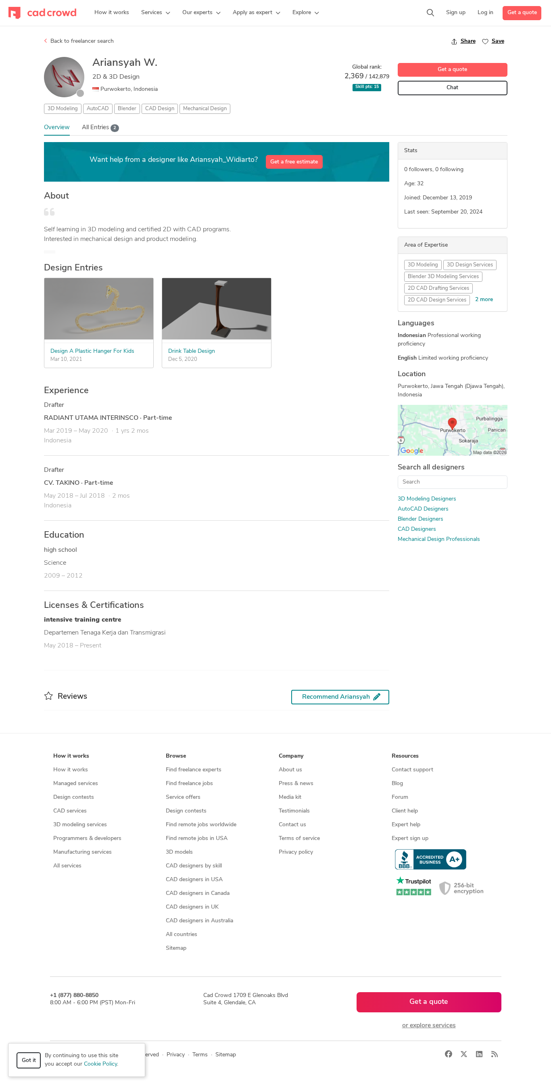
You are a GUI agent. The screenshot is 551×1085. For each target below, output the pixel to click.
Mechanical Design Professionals (439, 539)
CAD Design (159, 108)
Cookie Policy (100, 1064)
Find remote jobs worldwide (201, 825)
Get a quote (522, 13)
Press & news (296, 784)
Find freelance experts (193, 770)
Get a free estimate (294, 162)
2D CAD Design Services (437, 300)
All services (67, 866)
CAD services (70, 811)
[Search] (430, 13)
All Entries (99, 128)
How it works (70, 770)
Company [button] (291, 756)
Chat (452, 88)
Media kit (290, 797)
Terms (200, 1055)
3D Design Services (470, 265)
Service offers (183, 797)
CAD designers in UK (192, 907)
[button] (155, 13)
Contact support (412, 770)
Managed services (75, 784)
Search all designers (431, 467)
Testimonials (294, 811)
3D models (179, 852)
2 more (484, 300)
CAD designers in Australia (199, 921)
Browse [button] (176, 756)
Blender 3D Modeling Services (443, 276)
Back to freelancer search (81, 41)
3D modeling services (80, 825)
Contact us (292, 825)
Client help (405, 811)
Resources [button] (405, 756)
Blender (127, 108)
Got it (29, 1061)
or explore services (429, 1025)
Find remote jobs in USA (196, 839)
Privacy (176, 1055)
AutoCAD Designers (423, 509)
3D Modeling (63, 108)
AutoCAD (98, 108)
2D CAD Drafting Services (438, 288)
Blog (397, 784)
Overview (57, 128)
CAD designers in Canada (198, 893)
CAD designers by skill (194, 866)
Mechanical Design (205, 108)
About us (290, 770)
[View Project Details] (98, 338)
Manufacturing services (82, 852)
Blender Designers (420, 519)
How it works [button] (71, 756)
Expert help (406, 825)
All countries (181, 935)
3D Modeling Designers (427, 499)
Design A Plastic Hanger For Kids (92, 351)
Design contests (73, 797)
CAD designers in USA (194, 880)
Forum (400, 797)
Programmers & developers (87, 839)
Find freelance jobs (189, 784)
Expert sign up (410, 839)
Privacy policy (296, 852)
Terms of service (299, 839)
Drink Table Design (191, 351)
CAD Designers (417, 529)
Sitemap (176, 948)
